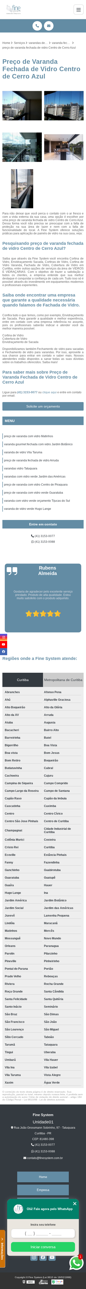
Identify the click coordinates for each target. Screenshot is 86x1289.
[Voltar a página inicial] (13, 9)
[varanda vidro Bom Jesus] (64, 105)
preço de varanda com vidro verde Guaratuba (33, 492)
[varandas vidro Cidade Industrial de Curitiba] (22, 105)
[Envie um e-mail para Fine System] (49, 26)
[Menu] (78, 9)
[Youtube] (52, 1257)
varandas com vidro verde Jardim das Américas (34, 476)
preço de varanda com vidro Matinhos (28, 436)
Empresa (43, 1190)
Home (43, 1177)
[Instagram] (34, 1257)
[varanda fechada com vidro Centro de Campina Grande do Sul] (22, 147)
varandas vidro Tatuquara (20, 468)
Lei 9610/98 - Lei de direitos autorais (44, 1099)
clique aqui (49, 392)
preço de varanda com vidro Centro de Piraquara (36, 484)
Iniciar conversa (43, 1247)
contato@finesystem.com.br (44, 1158)
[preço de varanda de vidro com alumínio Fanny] (64, 147)
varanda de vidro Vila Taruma (23, 452)
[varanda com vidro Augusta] (22, 188)
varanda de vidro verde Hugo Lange (27, 508)
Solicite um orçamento (43, 406)
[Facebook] (43, 1257)
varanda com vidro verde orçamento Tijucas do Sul (37, 500)
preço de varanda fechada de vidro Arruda (31, 460)
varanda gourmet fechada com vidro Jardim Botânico (38, 444)
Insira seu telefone (43, 1224)
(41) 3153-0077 (27, 392)
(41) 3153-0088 (44, 541)
